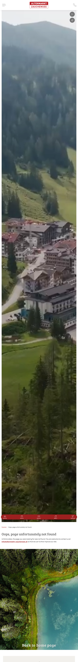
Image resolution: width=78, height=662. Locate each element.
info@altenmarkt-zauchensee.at (14, 541)
